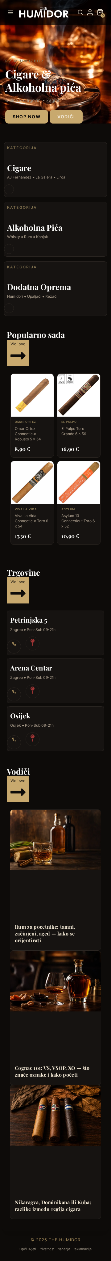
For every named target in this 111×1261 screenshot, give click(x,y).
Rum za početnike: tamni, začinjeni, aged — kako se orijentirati (45, 933)
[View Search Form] (80, 12)
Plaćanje (63, 1249)
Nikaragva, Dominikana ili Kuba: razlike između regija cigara (53, 1205)
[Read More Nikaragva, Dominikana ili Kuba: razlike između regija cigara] (55, 1115)
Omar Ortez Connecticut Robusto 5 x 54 (28, 433)
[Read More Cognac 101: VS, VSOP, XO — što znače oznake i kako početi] (55, 981)
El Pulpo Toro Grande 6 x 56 (73, 431)
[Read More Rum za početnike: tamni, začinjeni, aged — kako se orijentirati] (55, 840)
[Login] (90, 12)
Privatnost (46, 1249)
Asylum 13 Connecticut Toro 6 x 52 (78, 520)
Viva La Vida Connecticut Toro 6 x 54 (31, 520)
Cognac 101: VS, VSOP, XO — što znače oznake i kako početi (52, 1071)
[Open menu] (11, 12)
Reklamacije (82, 1249)
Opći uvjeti (27, 1249)
